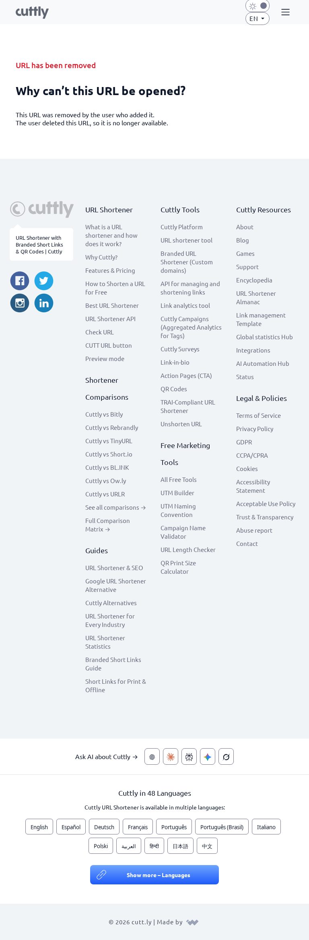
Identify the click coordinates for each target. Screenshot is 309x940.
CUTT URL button (108, 345)
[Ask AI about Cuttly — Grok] (226, 756)
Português (174, 827)
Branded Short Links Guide (113, 664)
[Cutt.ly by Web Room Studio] (192, 921)
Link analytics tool (185, 305)
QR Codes (174, 388)
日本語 (180, 846)
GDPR (244, 442)
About (244, 226)
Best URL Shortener (112, 305)
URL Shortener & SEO (114, 567)
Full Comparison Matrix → (107, 525)
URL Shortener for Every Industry (110, 620)
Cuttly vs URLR (105, 494)
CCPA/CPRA (252, 455)
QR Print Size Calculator (178, 567)
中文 (207, 846)
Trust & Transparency (264, 517)
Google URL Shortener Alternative (115, 585)
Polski (101, 846)
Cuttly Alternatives (111, 602)
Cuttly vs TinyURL (108, 440)
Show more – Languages (158, 874)
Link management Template (261, 319)
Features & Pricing (110, 270)
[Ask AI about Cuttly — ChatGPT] (152, 756)
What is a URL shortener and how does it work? (111, 235)
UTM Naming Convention (178, 510)
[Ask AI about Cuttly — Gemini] (207, 756)
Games (245, 253)
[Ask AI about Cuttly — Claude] (170, 756)
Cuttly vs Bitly (104, 414)
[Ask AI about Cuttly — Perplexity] (189, 756)
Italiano (266, 827)
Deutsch (104, 827)
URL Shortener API (110, 318)
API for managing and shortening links (190, 288)
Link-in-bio (175, 362)
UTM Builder (177, 492)
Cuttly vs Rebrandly (111, 427)
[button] (284, 12)
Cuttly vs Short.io (108, 454)
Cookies (247, 468)
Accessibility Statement (253, 486)
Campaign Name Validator (183, 532)
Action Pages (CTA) (186, 375)
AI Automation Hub (262, 363)
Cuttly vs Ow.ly (105, 480)
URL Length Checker (188, 549)
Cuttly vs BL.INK (107, 467)
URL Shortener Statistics (105, 642)
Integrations (253, 350)
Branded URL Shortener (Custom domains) (187, 261)
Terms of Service (258, 415)
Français (138, 827)
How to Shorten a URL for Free (115, 288)
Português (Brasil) (221, 827)
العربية (129, 846)
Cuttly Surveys (180, 349)
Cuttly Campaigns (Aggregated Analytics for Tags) (191, 327)
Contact (247, 543)
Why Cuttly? (101, 257)
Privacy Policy (254, 428)
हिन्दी (154, 846)
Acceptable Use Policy (265, 503)
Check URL (99, 332)
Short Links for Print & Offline (115, 685)
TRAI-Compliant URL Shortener (188, 406)
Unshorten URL (181, 423)
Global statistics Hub (264, 336)
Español (71, 827)
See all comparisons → (115, 507)
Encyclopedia (254, 280)
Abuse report (254, 530)
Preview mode (104, 358)
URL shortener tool (186, 240)
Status (245, 376)
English (39, 827)
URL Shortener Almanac (256, 297)
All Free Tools (179, 479)
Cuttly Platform (182, 226)
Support (247, 266)
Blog (242, 240)
